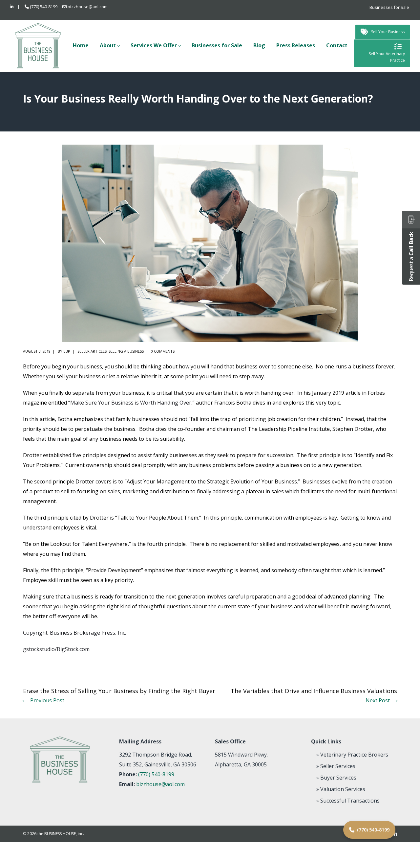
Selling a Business (126, 351)
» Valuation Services (340, 789)
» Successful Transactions (348, 800)
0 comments (163, 351)
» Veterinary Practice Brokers (352, 754)
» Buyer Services (336, 777)
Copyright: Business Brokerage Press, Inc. (74, 632)
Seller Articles (92, 351)
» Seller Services (335, 766)
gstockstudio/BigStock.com (56, 649)
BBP (66, 351)
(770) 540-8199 (43, 7)
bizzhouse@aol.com (88, 7)
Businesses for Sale (389, 7)
